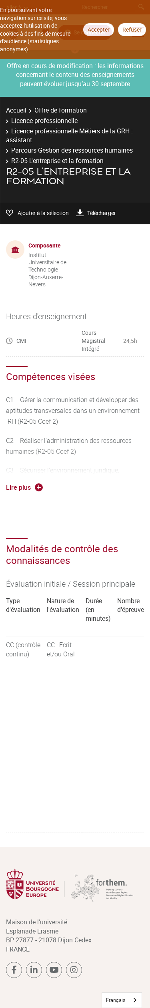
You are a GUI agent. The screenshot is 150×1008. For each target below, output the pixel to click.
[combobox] (122, 1000)
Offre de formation (60, 110)
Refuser (132, 29)
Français (116, 1000)
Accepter (99, 29)
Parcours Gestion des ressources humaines (72, 150)
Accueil (16, 110)
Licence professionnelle (44, 120)
